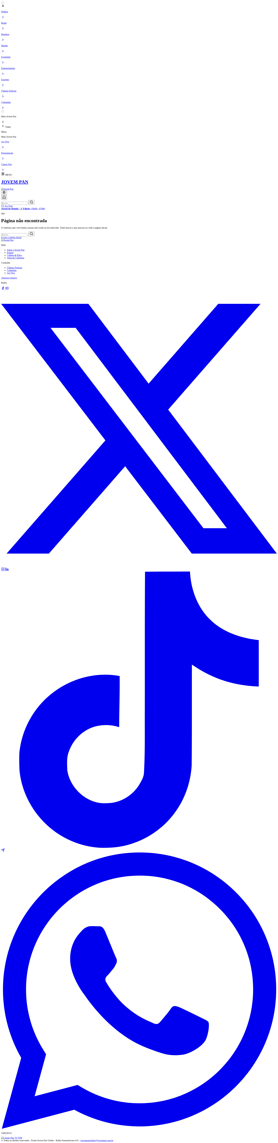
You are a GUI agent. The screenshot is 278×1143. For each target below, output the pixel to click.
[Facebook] (3, 289)
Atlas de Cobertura (15, 258)
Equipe (10, 252)
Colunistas (12, 270)
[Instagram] (3, 570)
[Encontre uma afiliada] (4, 192)
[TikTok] (139, 847)
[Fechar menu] (3, 7)
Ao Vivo (11, 273)
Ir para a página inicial (11, 237)
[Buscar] (31, 202)
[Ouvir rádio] (4, 197)
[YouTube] (7, 289)
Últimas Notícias (14, 267)
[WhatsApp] (139, 1128)
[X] (139, 566)
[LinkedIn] (7, 570)
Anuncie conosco (9, 278)
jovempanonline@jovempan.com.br (97, 1140)
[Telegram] (3, 851)
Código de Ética (14, 255)
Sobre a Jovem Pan (15, 250)
